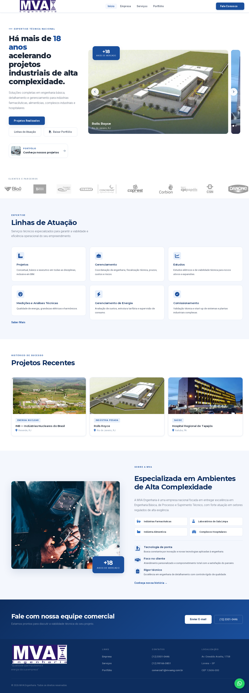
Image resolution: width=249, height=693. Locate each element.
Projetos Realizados (27, 120)
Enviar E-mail (198, 619)
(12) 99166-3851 (161, 663)
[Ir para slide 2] (233, 126)
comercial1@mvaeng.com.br (167, 670)
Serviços (142, 6)
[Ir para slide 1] (230, 126)
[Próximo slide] (233, 92)
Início (111, 6)
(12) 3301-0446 (228, 619)
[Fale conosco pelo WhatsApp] (239, 683)
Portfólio (158, 6)
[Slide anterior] (95, 92)
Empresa (125, 6)
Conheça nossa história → (151, 582)
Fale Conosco (229, 6)
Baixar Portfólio (62, 131)
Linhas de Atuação (25, 131)
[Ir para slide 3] (236, 126)
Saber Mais (18, 322)
